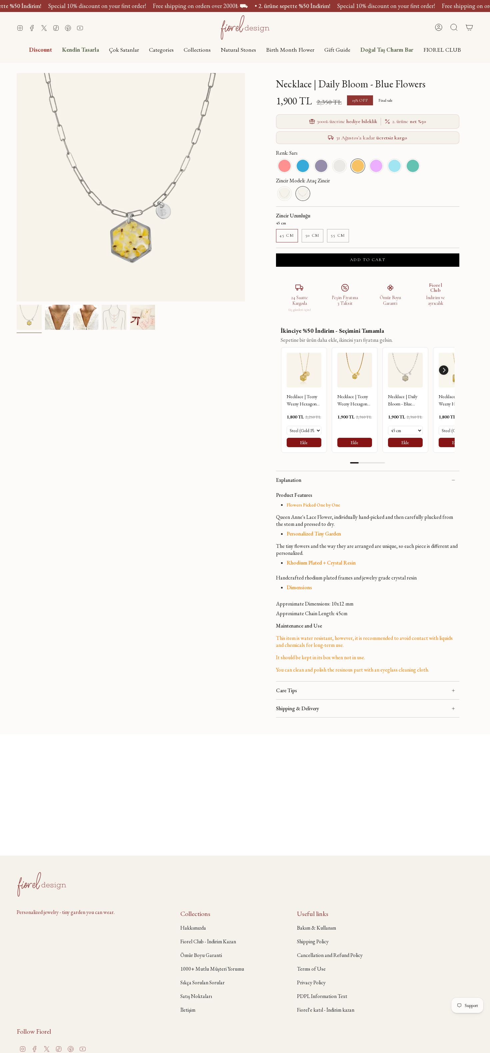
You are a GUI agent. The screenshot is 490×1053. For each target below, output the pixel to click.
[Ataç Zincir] (302, 193)
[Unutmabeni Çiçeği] (394, 166)
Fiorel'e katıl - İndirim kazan (325, 1009)
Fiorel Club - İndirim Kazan (208, 941)
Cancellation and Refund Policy (330, 955)
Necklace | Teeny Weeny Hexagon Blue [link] (302, 400)
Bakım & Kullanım (316, 927)
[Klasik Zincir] (284, 193)
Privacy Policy (311, 982)
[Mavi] (302, 166)
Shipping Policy (313, 941)
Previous (16, 187)
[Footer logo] (42, 884)
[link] (304, 370)
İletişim (187, 1009)
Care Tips (286, 690)
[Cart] (469, 27)
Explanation (288, 479)
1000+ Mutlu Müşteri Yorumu (212, 968)
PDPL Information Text (322, 996)
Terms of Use (311, 968)
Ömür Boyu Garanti (201, 955)
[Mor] (376, 166)
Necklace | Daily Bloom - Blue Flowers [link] (402, 400)
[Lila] (321, 166)
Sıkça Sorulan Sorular (202, 982)
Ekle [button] (304, 442)
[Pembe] (284, 166)
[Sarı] (357, 166)
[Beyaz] (339, 166)
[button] (161, 49)
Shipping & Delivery (297, 708)
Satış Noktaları (196, 996)
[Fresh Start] (412, 166)
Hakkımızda (193, 927)
